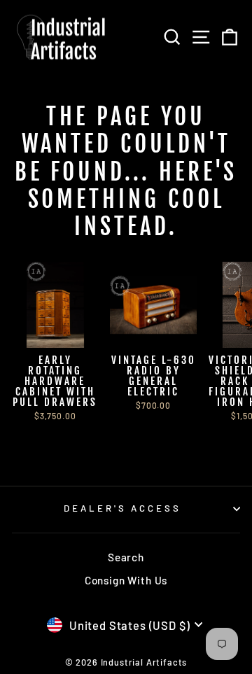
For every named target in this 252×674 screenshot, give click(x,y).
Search (126, 557)
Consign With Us (126, 580)
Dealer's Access (123, 508)
